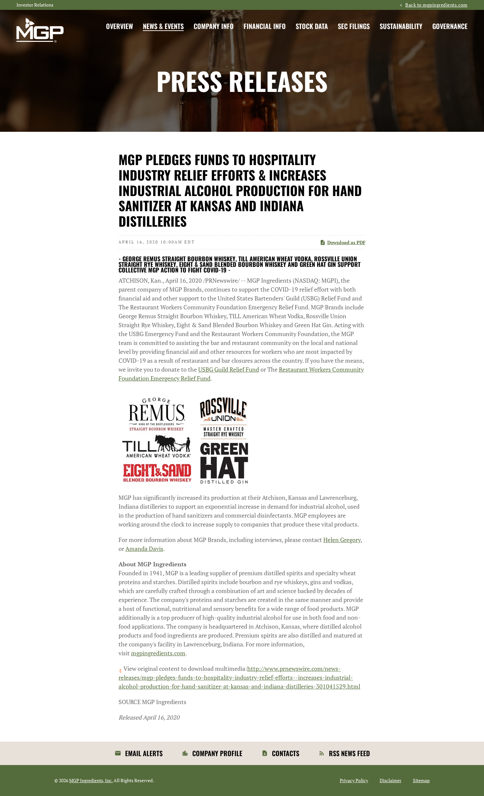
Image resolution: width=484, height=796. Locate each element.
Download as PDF (346, 242)
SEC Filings (354, 26)
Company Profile (217, 753)
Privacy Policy (354, 780)
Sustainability (401, 26)
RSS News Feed (349, 753)
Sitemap (421, 780)
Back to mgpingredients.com (436, 5)
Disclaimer (390, 780)
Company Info (214, 26)
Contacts (285, 753)
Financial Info (265, 26)
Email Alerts (144, 753)
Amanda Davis (144, 549)
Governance (450, 26)
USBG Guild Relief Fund (228, 369)
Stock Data (312, 26)
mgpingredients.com (158, 653)
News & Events (163, 26)
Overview (119, 26)
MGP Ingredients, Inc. (91, 780)
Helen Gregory (342, 540)
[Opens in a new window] (184, 437)
